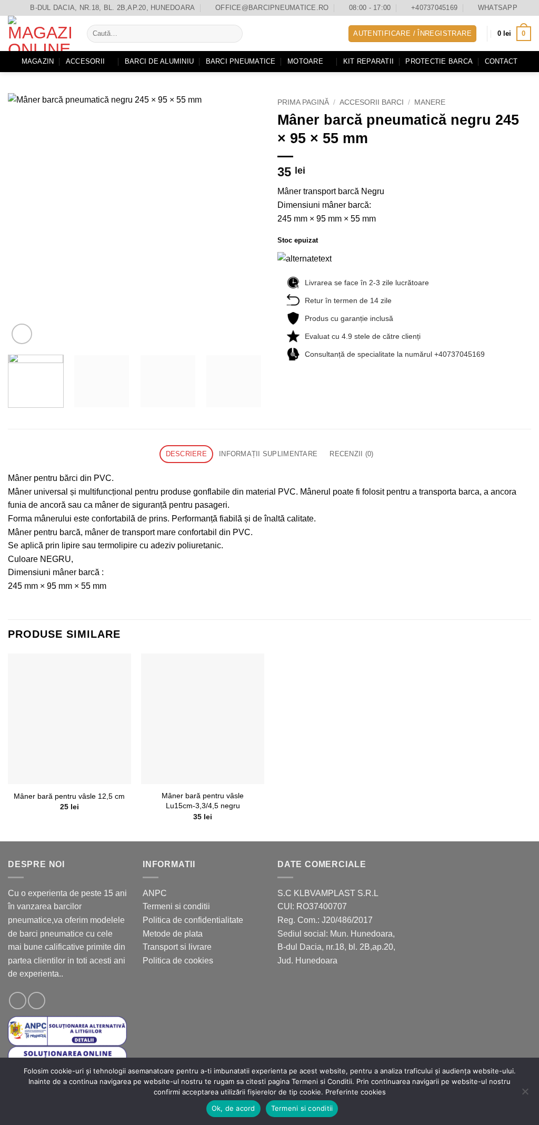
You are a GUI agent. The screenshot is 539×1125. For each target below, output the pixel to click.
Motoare (305, 61)
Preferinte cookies (355, 1092)
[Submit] (232, 34)
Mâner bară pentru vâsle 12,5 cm (69, 796)
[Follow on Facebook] (17, 1000)
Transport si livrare (177, 946)
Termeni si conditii (176, 906)
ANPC (155, 893)
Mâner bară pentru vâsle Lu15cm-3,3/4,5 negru (203, 800)
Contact (501, 61)
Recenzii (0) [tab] (351, 454)
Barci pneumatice (241, 61)
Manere (429, 102)
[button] (412, 34)
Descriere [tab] (186, 454)
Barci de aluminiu (159, 61)
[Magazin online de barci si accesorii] (39, 33)
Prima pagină (303, 102)
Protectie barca (439, 61)
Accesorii (85, 61)
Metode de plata (173, 933)
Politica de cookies (178, 960)
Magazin (38, 61)
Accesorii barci (372, 102)
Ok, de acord (233, 1108)
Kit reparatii (368, 61)
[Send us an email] (36, 1000)
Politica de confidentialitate (193, 920)
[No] (524, 1094)
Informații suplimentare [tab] (268, 454)
